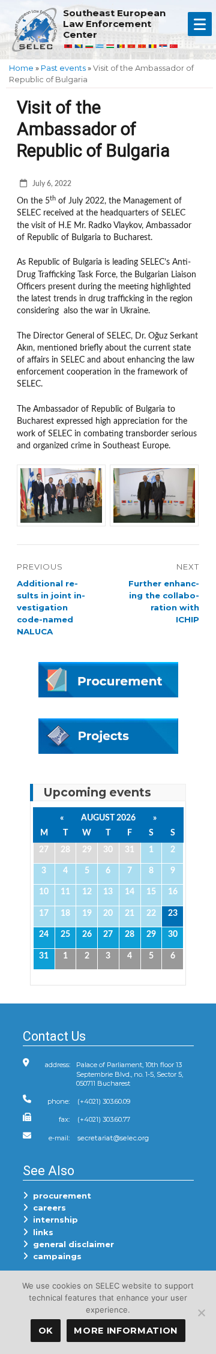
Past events (63, 68)
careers (47, 1207)
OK (45, 1330)
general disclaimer (71, 1244)
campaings (55, 1256)
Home (21, 68)
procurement (59, 1195)
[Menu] (200, 24)
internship (53, 1219)
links (40, 1232)
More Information (126, 1330)
